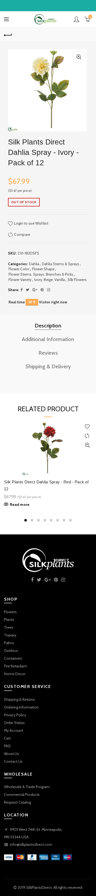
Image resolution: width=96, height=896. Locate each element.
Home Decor (14, 673)
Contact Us (13, 761)
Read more (20, 504)
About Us (11, 753)
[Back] (8, 34)
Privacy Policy (15, 715)
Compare (22, 234)
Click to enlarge (79, 57)
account (77, 19)
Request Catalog (17, 802)
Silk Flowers (77, 279)
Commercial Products (22, 794)
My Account (13, 730)
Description (48, 325)
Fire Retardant (15, 666)
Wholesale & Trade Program (27, 786)
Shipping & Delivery (48, 366)
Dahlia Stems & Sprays (60, 263)
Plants (9, 619)
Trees (8, 627)
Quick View (87, 445)
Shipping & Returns (19, 699)
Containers (13, 658)
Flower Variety (20, 279)
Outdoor (11, 650)
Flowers (10, 611)
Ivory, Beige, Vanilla (49, 279)
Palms (9, 642)
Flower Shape (43, 269)
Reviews (48, 353)
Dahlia (34, 263)
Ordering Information (21, 707)
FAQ (7, 746)
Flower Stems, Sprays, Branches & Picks (41, 274)
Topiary (10, 635)
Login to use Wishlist (30, 223)
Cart (7, 738)
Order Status (14, 722)
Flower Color (19, 269)
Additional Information (48, 339)
